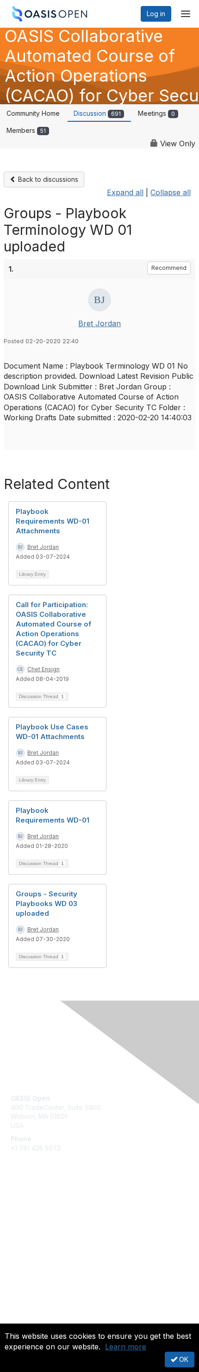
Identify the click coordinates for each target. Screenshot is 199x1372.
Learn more (125, 1346)
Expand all (125, 192)
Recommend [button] (169, 267)
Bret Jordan (99, 323)
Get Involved (30, 1209)
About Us (24, 1320)
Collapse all (170, 192)
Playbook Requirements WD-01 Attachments (52, 521)
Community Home (33, 113)
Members (26, 130)
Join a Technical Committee (53, 1236)
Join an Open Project (43, 1222)
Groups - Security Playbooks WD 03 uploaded (46, 903)
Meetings (156, 113)
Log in (156, 14)
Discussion (97, 113)
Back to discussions (47, 179)
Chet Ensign (43, 669)
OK (182, 1359)
